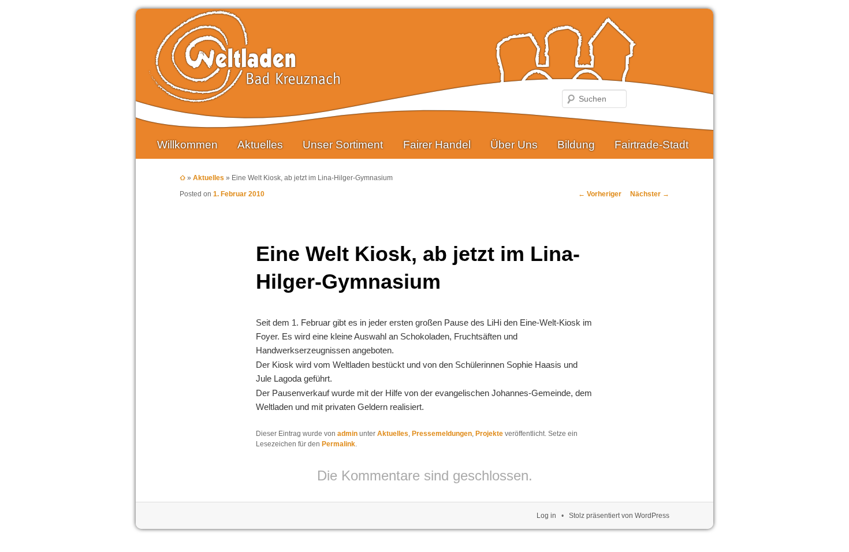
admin (347, 434)
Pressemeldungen (442, 434)
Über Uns (514, 145)
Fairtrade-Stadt (651, 145)
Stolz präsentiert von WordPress (619, 516)
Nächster (649, 194)
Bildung (576, 145)
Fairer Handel (437, 145)
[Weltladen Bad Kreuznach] (244, 93)
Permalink (338, 444)
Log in (546, 516)
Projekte (489, 434)
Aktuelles (260, 145)
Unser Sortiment (343, 145)
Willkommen (187, 145)
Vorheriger (599, 194)
